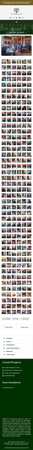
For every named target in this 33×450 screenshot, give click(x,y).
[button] (16, 22)
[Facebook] (10, 17)
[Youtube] (19, 17)
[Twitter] (16, 17)
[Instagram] (13, 17)
